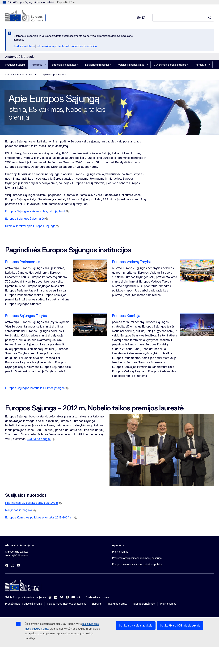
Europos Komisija (126, 316)
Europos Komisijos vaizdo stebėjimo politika (137, 564)
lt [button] (143, 17)
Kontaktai (200, 64)
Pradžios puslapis (15, 64)
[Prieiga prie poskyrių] (45, 64)
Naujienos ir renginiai (97, 64)
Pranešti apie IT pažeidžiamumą (23, 603)
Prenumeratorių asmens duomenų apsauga (137, 558)
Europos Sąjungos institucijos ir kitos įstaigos (35, 388)
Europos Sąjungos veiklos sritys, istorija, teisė (35, 211)
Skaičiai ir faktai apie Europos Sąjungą (30, 226)
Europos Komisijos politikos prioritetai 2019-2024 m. (39, 517)
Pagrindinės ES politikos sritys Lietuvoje (31, 502)
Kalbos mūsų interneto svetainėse (66, 603)
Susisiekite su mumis (97, 597)
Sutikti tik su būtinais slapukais (180, 625)
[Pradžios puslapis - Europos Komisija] (31, 16)
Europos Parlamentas (22, 262)
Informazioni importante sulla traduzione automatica (67, 46)
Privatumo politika (117, 603)
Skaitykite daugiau (39, 439)
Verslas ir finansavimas (131, 64)
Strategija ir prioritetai (64, 64)
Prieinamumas (120, 551)
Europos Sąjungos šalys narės (25, 218)
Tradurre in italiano (24, 46)
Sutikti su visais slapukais (135, 625)
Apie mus (36, 64)
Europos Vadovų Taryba (131, 262)
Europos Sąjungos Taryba (26, 316)
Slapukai (96, 603)
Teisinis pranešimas (143, 603)
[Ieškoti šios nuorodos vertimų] (67, 211)
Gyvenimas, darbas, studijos (170, 64)
